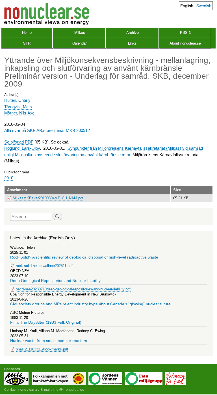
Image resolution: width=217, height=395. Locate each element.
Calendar (79, 43)
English (186, 5)
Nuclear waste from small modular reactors (48, 341)
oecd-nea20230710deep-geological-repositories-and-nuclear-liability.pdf (73, 289)
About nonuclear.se (185, 43)
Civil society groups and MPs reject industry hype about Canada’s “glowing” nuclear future (90, 304)
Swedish (203, 5)
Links (132, 43)
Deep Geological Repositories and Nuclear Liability (55, 281)
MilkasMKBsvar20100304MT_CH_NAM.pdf (48, 198)
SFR (27, 43)
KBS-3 (185, 32)
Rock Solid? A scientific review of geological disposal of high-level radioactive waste (84, 257)
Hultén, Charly (17, 100)
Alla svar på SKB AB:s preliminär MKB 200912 (47, 130)
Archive (132, 32)
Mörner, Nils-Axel (19, 113)
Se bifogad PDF (18, 142)
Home (27, 32)
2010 (8, 177)
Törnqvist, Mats (18, 106)
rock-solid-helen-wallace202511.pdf (44, 266)
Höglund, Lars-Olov (22, 148)
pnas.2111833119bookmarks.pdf (42, 349)
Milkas (79, 32)
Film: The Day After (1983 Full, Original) (45, 322)
